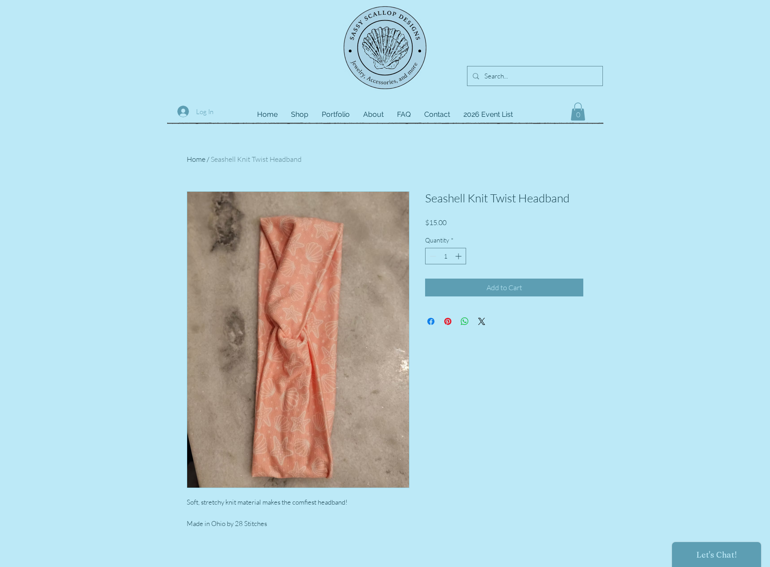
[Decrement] (432, 256)
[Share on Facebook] (431, 321)
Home (196, 159)
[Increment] (459, 256)
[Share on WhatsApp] (464, 321)
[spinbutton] (446, 256)
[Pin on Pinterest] (447, 321)
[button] (578, 112)
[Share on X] (481, 321)
